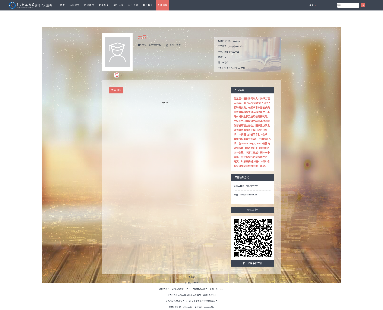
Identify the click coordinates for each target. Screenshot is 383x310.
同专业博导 (253, 209)
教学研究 (89, 5)
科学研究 (75, 5)
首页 (62, 5)
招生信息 (119, 5)
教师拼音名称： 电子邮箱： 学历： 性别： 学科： (232, 54)
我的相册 (148, 5)
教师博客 (163, 5)
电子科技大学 (191, 283)
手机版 (191, 277)
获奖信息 (104, 5)
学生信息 (133, 5)
